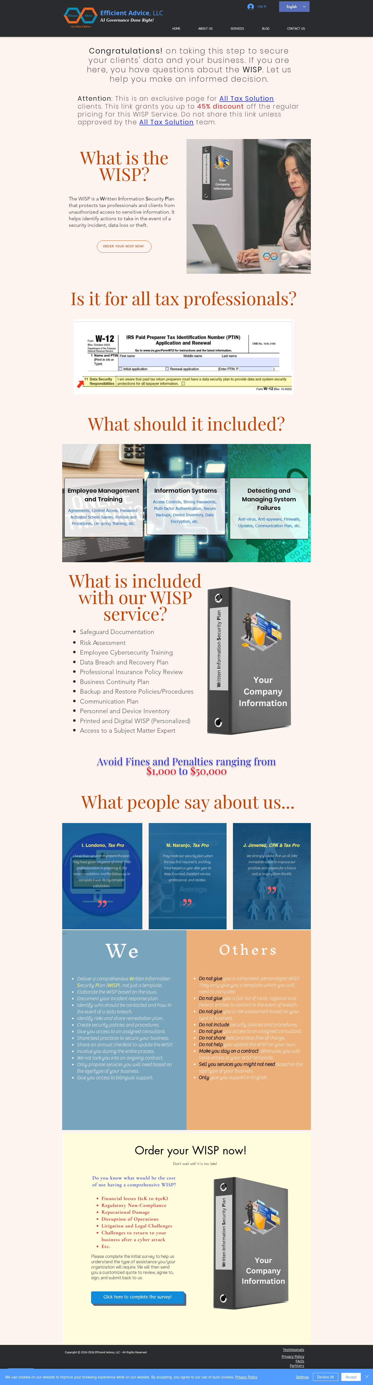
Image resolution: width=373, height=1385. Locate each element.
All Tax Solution (246, 98)
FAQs (300, 1361)
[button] (233, 29)
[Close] (367, 1377)
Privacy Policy (246, 1376)
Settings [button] (302, 1376)
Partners (297, 1365)
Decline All (325, 1376)
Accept (351, 1376)
